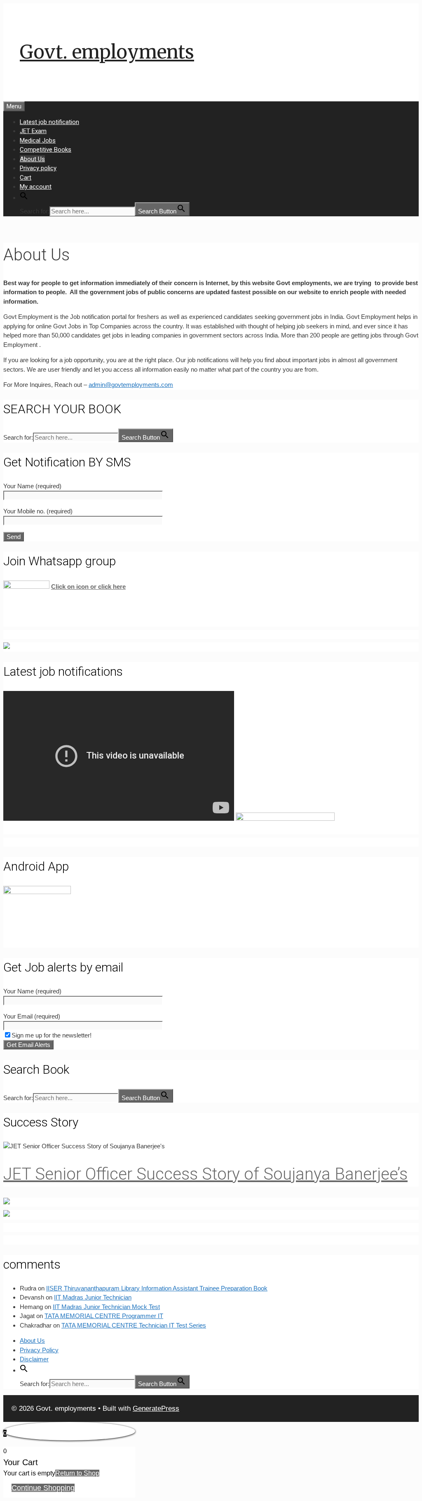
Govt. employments (107, 51)
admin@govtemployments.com (131, 384)
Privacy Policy (39, 1349)
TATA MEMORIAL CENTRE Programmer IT (104, 1315)
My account (36, 186)
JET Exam (33, 131)
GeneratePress (156, 1408)
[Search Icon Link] (24, 197)
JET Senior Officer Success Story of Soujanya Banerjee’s (205, 1174)
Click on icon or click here (88, 586)
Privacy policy (38, 168)
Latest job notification (49, 122)
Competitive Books (45, 149)
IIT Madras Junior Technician (92, 1297)
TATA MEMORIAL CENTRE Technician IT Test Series (133, 1325)
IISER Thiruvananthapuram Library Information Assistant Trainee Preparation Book (156, 1288)
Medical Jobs (38, 140)
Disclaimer (34, 1359)
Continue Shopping (43, 1488)
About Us (32, 159)
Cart (25, 177)
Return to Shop (77, 1473)
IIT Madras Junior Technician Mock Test (106, 1306)
